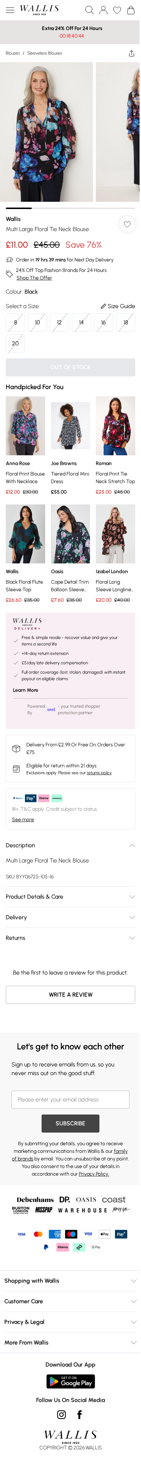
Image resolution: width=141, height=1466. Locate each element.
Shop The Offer (34, 272)
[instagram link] (59, 1403)
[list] (68, 133)
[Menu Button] (10, 10)
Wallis (13, 213)
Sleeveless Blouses (44, 53)
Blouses (13, 53)
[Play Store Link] (67, 1370)
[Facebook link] (77, 1403)
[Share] (126, 53)
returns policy (99, 761)
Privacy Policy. (102, 1163)
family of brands (31, 1148)
